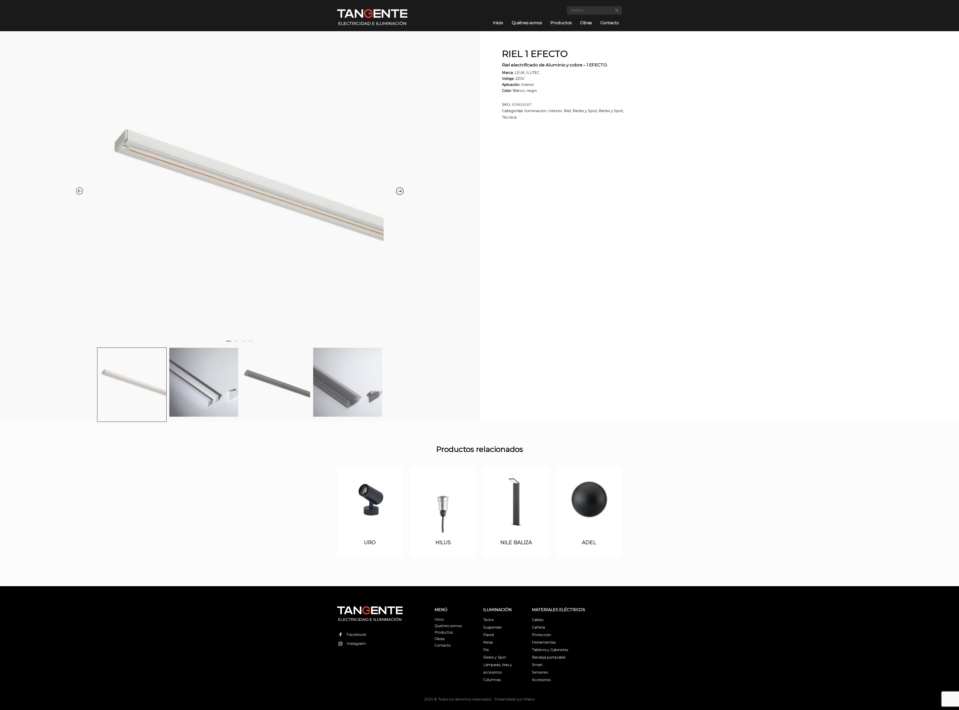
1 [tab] (230, 344)
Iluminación (535, 110)
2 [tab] (237, 344)
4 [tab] (252, 344)
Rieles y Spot (585, 110)
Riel (567, 110)
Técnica (509, 117)
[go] (616, 10)
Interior (555, 110)
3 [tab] (244, 344)
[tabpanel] (240, 186)
